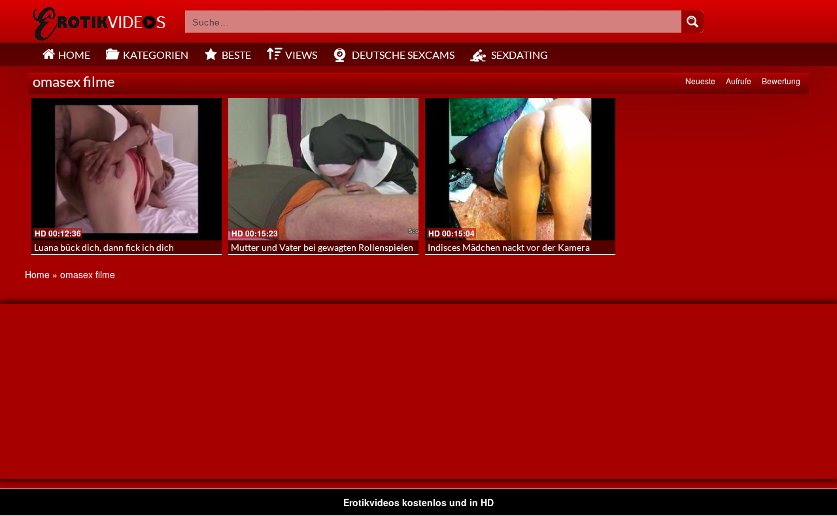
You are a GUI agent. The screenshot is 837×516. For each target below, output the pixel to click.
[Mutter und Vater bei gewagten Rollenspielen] (323, 169)
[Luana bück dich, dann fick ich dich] (126, 169)
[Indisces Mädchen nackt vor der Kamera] (520, 169)
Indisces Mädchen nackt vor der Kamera (509, 247)
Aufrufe (738, 80)
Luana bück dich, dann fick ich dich (104, 247)
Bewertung (781, 80)
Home (37, 274)
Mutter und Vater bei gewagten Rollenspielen (322, 247)
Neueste (700, 80)
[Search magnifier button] (692, 21)
